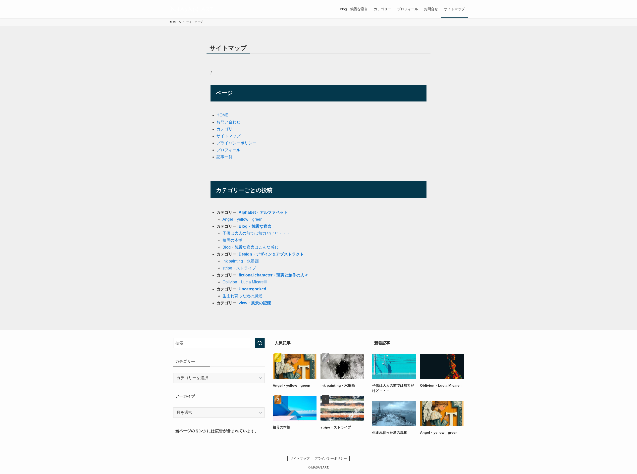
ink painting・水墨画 (240, 261)
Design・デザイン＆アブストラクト (271, 254)
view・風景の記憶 (255, 303)
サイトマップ (228, 136)
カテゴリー (226, 129)
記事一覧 (224, 157)
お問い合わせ (228, 122)
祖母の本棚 (232, 240)
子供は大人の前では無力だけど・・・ (256, 233)
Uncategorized (252, 289)
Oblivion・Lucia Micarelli (244, 282)
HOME (222, 115)
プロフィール (228, 150)
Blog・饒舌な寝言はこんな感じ (250, 247)
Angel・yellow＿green (242, 219)
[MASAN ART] (191, 9)
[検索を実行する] (260, 343)
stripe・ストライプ (239, 268)
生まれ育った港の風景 (242, 296)
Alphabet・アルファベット (263, 212)
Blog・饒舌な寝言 (255, 226)
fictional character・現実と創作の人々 (273, 275)
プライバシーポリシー (236, 143)
